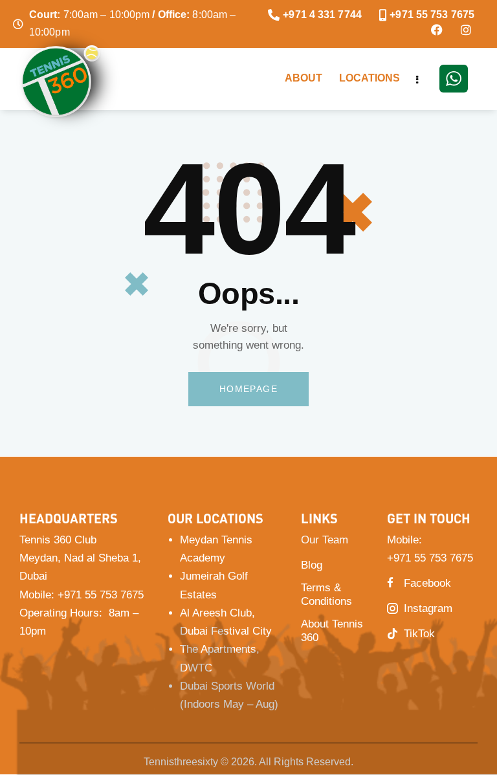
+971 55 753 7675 (101, 595)
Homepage (248, 389)
